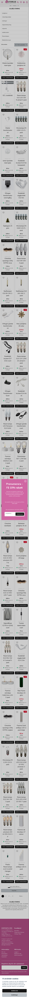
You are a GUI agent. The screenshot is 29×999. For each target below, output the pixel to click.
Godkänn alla (14, 990)
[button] (25, 481)
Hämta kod (20, 514)
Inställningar (14, 995)
